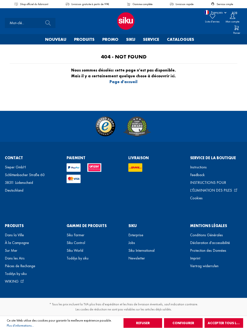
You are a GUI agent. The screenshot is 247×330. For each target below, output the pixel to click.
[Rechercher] (46, 23)
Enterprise (135, 234)
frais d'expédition (107, 304)
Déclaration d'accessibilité (210, 242)
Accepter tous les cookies (225, 323)
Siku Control (76, 242)
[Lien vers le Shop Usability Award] (137, 126)
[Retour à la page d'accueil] (123, 21)
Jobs (131, 242)
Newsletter (136, 258)
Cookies (196, 198)
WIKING (12, 281)
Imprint (195, 258)
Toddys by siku (16, 273)
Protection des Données (208, 250)
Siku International (141, 250)
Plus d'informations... (20, 325)
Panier (236, 33)
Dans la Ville (14, 234)
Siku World (75, 250)
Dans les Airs (15, 258)
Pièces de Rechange (20, 265)
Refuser (143, 323)
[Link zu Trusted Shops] (105, 126)
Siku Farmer (75, 234)
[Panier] (236, 27)
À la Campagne (17, 242)
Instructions (198, 167)
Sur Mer (11, 250)
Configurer (183, 323)
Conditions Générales (206, 234)
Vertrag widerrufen (204, 265)
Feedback (197, 174)
